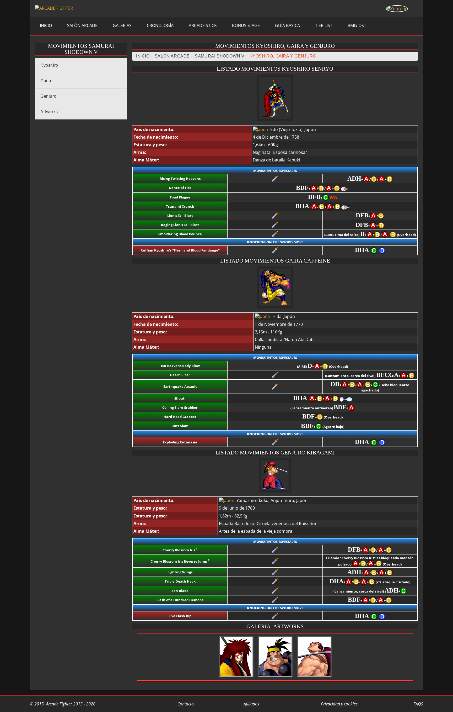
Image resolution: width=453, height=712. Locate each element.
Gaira (45, 80)
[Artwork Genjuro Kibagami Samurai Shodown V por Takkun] (314, 677)
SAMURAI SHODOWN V (219, 56)
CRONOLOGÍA (160, 25)
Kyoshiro (49, 65)
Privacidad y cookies (339, 704)
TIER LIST (323, 25)
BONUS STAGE (245, 25)
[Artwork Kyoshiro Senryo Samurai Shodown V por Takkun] (236, 677)
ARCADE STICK (202, 25)
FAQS (417, 704)
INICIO (45, 25)
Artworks (49, 111)
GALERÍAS (122, 25)
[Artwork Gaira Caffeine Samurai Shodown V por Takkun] (275, 677)
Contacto (185, 704)
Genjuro (48, 96)
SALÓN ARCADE (82, 25)
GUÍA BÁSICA (287, 25)
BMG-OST (356, 25)
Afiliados (250, 704)
